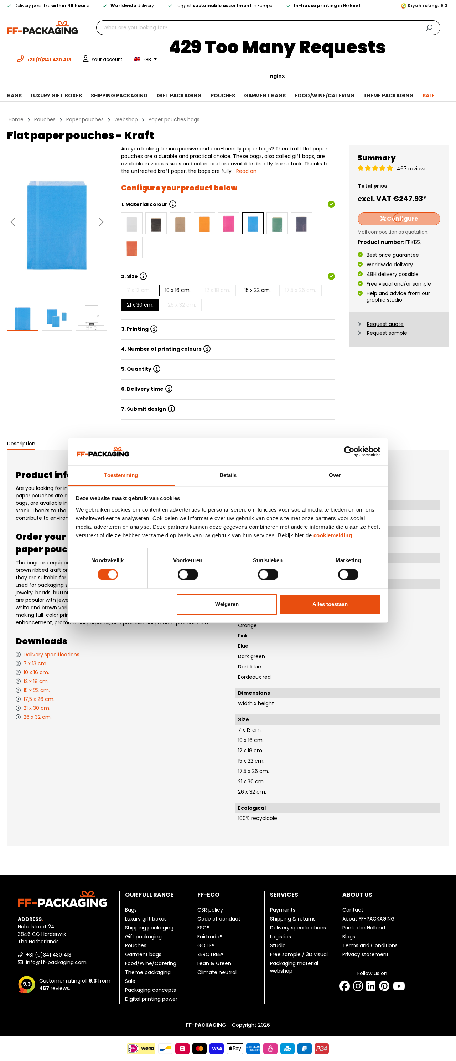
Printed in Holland (363, 927)
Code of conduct (218, 918)
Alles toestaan (330, 604)
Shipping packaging (149, 927)
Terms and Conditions (370, 945)
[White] (131, 223)
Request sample (387, 333)
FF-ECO (208, 895)
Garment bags (143, 954)
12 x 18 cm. (217, 290)
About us (357, 895)
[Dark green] (277, 223)
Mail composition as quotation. (393, 232)
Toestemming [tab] (121, 475)
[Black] (156, 223)
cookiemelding (333, 535)
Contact (352, 909)
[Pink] (228, 223)
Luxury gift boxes (146, 918)
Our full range (149, 895)
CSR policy (210, 909)
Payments (282, 909)
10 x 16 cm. (178, 290)
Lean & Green (214, 963)
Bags (131, 909)
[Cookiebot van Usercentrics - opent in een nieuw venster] (349, 451)
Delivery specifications (51, 654)
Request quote (385, 324)
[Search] (429, 27)
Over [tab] (335, 475)
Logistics (280, 936)
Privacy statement (365, 954)
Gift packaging (143, 936)
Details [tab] (228, 475)
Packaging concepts (150, 990)
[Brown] (180, 223)
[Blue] (253, 223)
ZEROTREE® (210, 954)
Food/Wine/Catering (150, 963)
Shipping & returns (293, 918)
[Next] (101, 222)
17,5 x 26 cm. (300, 290)
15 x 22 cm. (257, 290)
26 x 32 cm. (182, 304)
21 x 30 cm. (140, 304)
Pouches (135, 945)
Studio (278, 945)
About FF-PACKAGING (368, 918)
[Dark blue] (301, 223)
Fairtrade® (209, 936)
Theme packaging (148, 972)
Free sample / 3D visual (299, 954)
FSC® (203, 927)
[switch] (188, 574)
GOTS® (205, 945)
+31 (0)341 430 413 (48, 954)
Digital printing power (151, 999)
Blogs (348, 936)
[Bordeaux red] (131, 247)
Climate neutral (217, 972)
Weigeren (227, 604)
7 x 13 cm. (139, 290)
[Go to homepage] (42, 27)
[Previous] (12, 222)
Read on (246, 171)
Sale (130, 981)
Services (284, 895)
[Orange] (204, 223)
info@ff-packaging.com (56, 962)
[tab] (21, 444)
